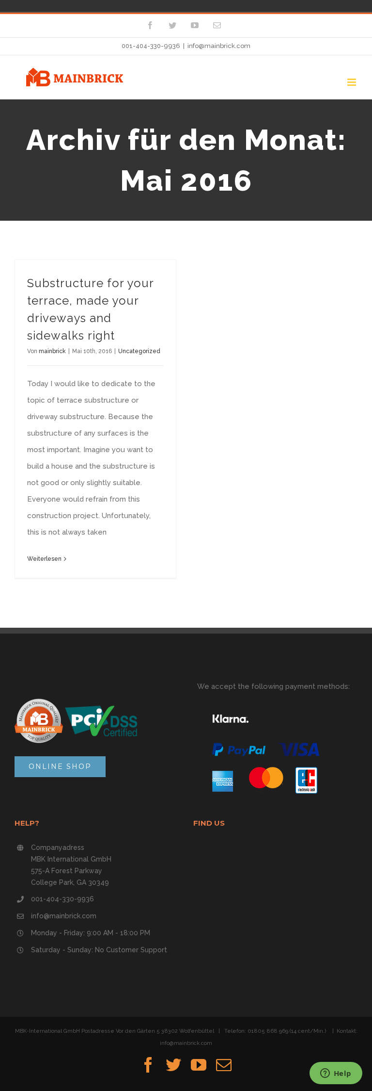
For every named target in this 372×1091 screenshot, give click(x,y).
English (51, 6)
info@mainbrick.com (218, 45)
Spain (24, 6)
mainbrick (52, 351)
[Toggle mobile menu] (352, 82)
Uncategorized (139, 351)
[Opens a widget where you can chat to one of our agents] (335, 1074)
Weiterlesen (44, 558)
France (38, 6)
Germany (10, 6)
